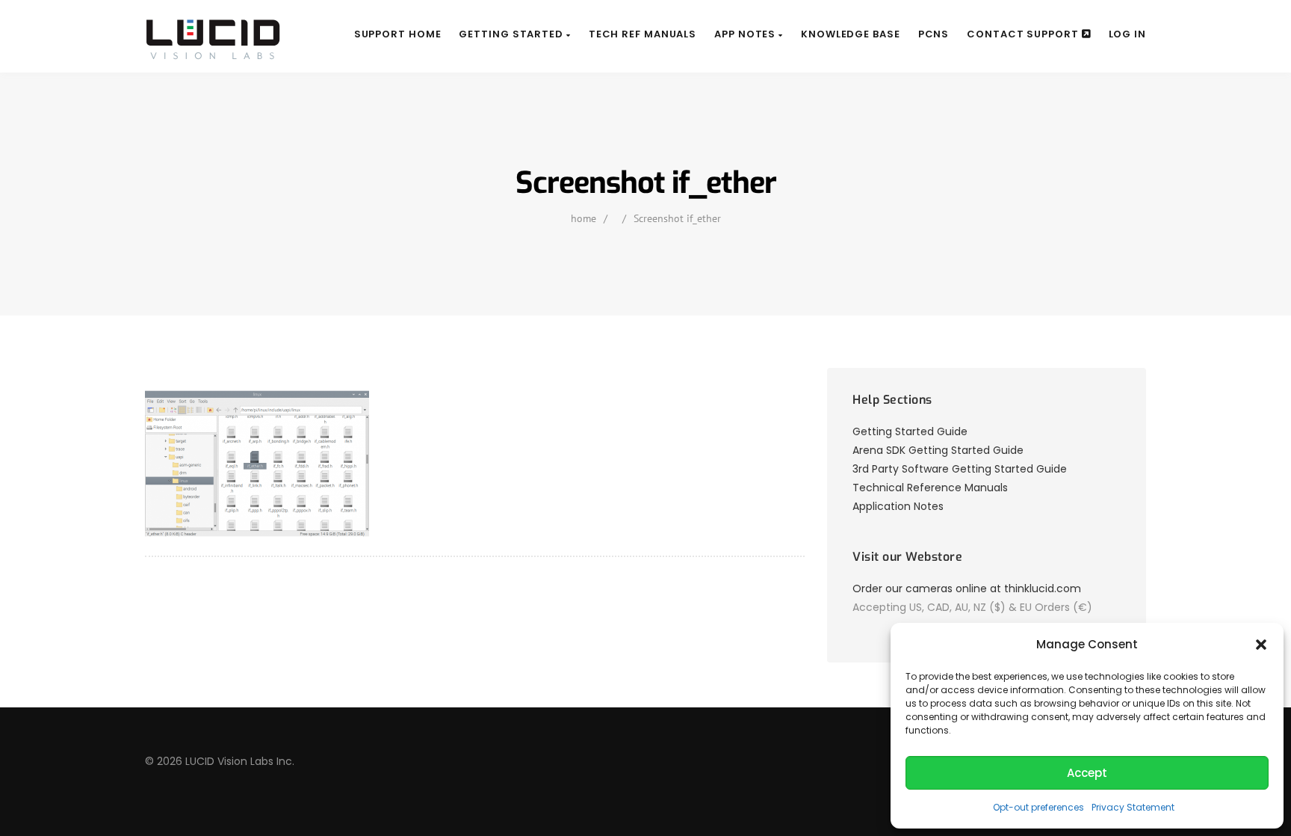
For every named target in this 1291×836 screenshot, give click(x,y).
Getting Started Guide (910, 431)
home (583, 218)
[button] (1261, 644)
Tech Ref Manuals (642, 34)
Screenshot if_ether (677, 218)
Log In (1127, 34)
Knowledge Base (850, 34)
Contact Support (1024, 34)
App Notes (746, 34)
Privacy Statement (1133, 807)
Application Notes (898, 506)
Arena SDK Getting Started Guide (938, 450)
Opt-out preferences (1038, 807)
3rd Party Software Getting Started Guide (959, 468)
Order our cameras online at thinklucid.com (966, 588)
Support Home (398, 34)
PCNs (934, 34)
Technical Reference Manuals (930, 487)
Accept (1087, 773)
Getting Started (512, 34)
